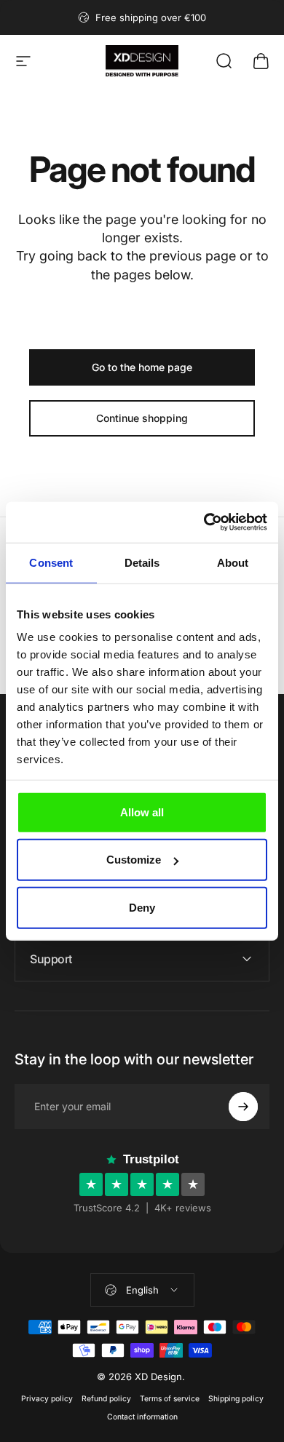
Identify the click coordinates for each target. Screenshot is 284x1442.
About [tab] (233, 562)
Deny (142, 907)
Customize (133, 859)
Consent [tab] (51, 562)
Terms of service (170, 1398)
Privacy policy (47, 1398)
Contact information (142, 1417)
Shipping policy (236, 1398)
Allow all (142, 811)
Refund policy (106, 1398)
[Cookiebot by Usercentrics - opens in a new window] (204, 522)
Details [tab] (142, 562)
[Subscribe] (243, 1106)
